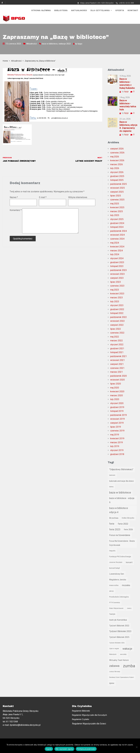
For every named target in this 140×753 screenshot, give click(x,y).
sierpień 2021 (117, 364)
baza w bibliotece (50, 43)
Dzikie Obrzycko (128, 518)
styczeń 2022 (116, 344)
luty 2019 (114, 446)
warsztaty (123, 654)
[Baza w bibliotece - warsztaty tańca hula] (112, 101)
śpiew (111, 683)
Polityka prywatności (86, 749)
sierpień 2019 (117, 423)
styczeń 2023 (116, 305)
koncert (129, 562)
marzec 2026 (116, 164)
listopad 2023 (116, 266)
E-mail (42, 197)
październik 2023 (118, 270)
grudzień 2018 (117, 454)
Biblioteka (61, 10)
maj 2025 (114, 203)
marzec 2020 (116, 395)
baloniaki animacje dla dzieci (121, 481)
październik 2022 (118, 317)
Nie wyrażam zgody (64, 749)
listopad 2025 (116, 180)
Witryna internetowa (77, 197)
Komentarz (16, 210)
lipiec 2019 (115, 427)
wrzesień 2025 (117, 188)
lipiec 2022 (115, 329)
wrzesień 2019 (117, 419)
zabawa (114, 666)
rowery (129, 608)
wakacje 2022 (65, 43)
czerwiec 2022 (117, 332)
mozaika (126, 585)
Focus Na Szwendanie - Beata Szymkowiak (122, 543)
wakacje (127, 648)
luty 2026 (114, 168)
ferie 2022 (123, 523)
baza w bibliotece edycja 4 (118, 510)
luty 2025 (114, 215)
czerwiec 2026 (117, 152)
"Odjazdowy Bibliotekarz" (121, 469)
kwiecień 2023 (117, 293)
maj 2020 (114, 387)
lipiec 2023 (115, 282)
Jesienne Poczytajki (115, 562)
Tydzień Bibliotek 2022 (119, 625)
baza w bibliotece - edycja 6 (121, 500)
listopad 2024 (116, 227)
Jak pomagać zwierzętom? (19, 161)
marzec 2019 (116, 442)
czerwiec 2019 (117, 430)
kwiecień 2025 (117, 207)
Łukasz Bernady (114, 671)
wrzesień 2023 (117, 274)
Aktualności (79, 10)
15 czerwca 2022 (13, 43)
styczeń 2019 (116, 450)
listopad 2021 (116, 352)
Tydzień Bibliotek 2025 (119, 637)
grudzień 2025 (117, 176)
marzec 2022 (116, 340)
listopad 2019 (116, 411)
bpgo (80, 43)
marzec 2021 (116, 372)
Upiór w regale (114, 648)
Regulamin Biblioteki (81, 711)
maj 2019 (114, 434)
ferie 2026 (128, 529)
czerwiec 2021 (117, 368)
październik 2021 (118, 356)
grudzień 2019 (117, 407)
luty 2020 (114, 399)
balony (111, 487)
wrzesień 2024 (117, 235)
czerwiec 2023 (117, 285)
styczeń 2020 (116, 403)
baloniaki (112, 475)
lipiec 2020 (115, 383)
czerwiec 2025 (117, 199)
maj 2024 (114, 242)
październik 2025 (118, 184)
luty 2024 (114, 254)
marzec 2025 (116, 211)
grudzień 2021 (117, 348)
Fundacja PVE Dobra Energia (120, 557)
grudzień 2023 (117, 262)
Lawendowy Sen (116, 574)
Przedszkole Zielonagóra (119, 597)
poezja (111, 591)
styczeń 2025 (116, 219)
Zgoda (49, 749)
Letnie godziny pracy (88, 161)
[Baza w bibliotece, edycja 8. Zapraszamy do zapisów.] (112, 122)
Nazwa (14, 197)
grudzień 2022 (117, 309)
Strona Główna (41, 10)
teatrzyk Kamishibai (118, 620)
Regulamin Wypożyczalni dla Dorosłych (89, 715)
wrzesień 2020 (117, 379)
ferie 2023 (114, 529)
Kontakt (133, 10)
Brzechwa (113, 518)
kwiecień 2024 (117, 246)
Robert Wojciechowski (116, 608)
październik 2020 (118, 376)
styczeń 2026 (116, 172)
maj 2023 (114, 289)
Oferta (119, 10)
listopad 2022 (116, 313)
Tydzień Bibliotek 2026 (116, 643)
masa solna (113, 585)
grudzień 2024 (117, 223)
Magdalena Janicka (117, 580)
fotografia (112, 551)
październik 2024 (118, 231)
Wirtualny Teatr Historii (119, 660)
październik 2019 (118, 415)
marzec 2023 (116, 297)
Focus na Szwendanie (119, 535)
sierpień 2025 (117, 192)
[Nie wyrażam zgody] (136, 747)
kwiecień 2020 (117, 391)
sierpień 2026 (117, 148)
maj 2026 (114, 156)
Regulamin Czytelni (80, 719)
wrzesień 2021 (117, 360)
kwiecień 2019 (117, 438)
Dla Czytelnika (100, 10)
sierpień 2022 (117, 325)
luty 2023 (114, 301)
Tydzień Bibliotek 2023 (120, 631)
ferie (111, 523)
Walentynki (112, 654)
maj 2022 (114, 336)
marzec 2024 (116, 250)
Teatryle (112, 614)
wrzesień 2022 (117, 321)
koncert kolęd (114, 568)
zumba (129, 666)
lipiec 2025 (115, 195)
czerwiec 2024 (117, 238)
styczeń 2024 (116, 258)
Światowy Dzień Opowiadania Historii (121, 677)
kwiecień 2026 (117, 160)
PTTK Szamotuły (114, 602)
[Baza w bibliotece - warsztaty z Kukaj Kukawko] (112, 79)
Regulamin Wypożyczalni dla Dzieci (89, 723)
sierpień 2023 (117, 278)
